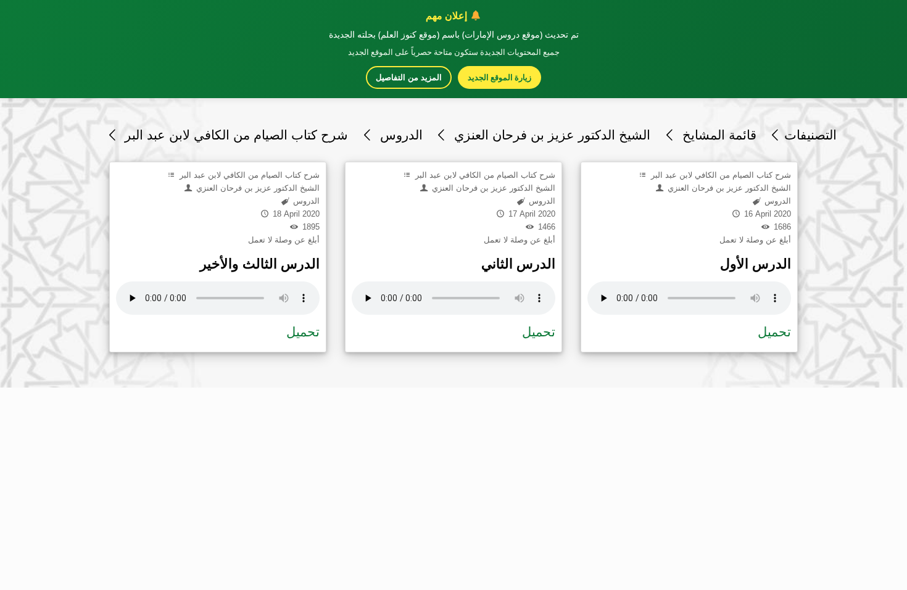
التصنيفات (810, 135)
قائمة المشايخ (717, 135)
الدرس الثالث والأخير (260, 264)
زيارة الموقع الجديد (499, 77)
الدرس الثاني (518, 264)
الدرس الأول (755, 264)
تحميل (303, 332)
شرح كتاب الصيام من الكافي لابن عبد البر (234, 135)
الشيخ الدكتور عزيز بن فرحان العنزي (550, 135)
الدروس (399, 135)
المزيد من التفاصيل (409, 77)
